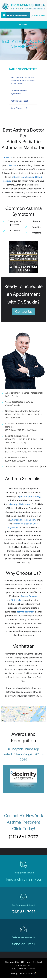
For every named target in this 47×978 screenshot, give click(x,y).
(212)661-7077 (38, 15)
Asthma (12, 165)
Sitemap (29, 973)
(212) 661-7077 (23, 837)
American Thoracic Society (23, 520)
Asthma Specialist (19, 101)
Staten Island (17, 600)
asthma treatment (25, 612)
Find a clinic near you (23, 879)
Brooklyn (33, 596)
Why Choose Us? (19, 108)
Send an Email (23, 944)
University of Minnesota (19, 504)
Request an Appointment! (18, 15)
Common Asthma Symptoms (19, 92)
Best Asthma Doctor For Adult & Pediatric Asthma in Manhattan (22, 80)
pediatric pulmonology (30, 496)
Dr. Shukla (7, 157)
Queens (24, 596)
